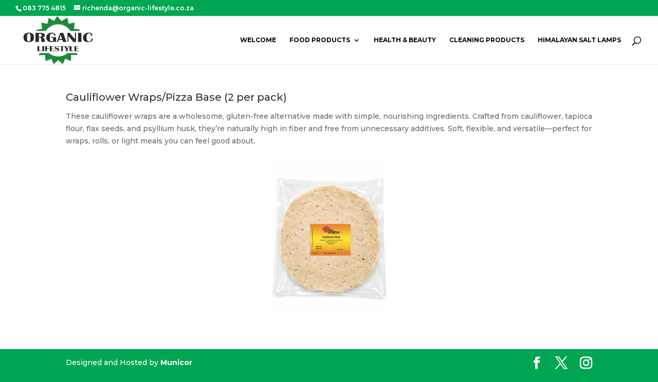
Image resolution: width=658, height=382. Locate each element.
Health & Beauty (405, 40)
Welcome (258, 40)
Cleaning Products (486, 40)
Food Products (319, 40)
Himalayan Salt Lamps (579, 40)
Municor (176, 362)
